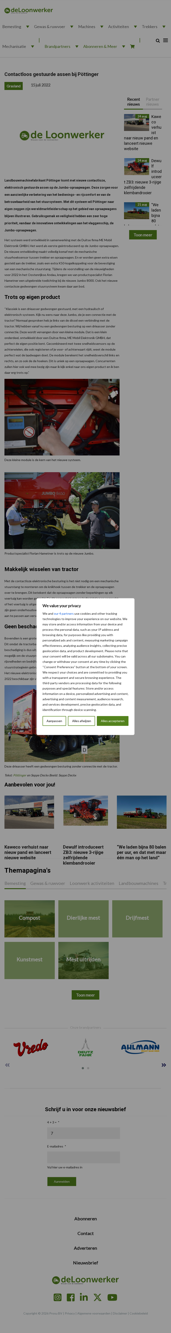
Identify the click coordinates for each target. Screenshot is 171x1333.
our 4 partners (64, 613)
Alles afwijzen (81, 721)
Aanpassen (54, 721)
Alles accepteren (112, 721)
